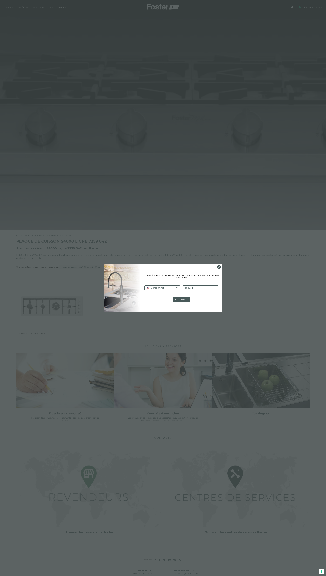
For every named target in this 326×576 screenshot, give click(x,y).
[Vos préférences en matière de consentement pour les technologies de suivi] (321, 571)
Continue (180, 300)
